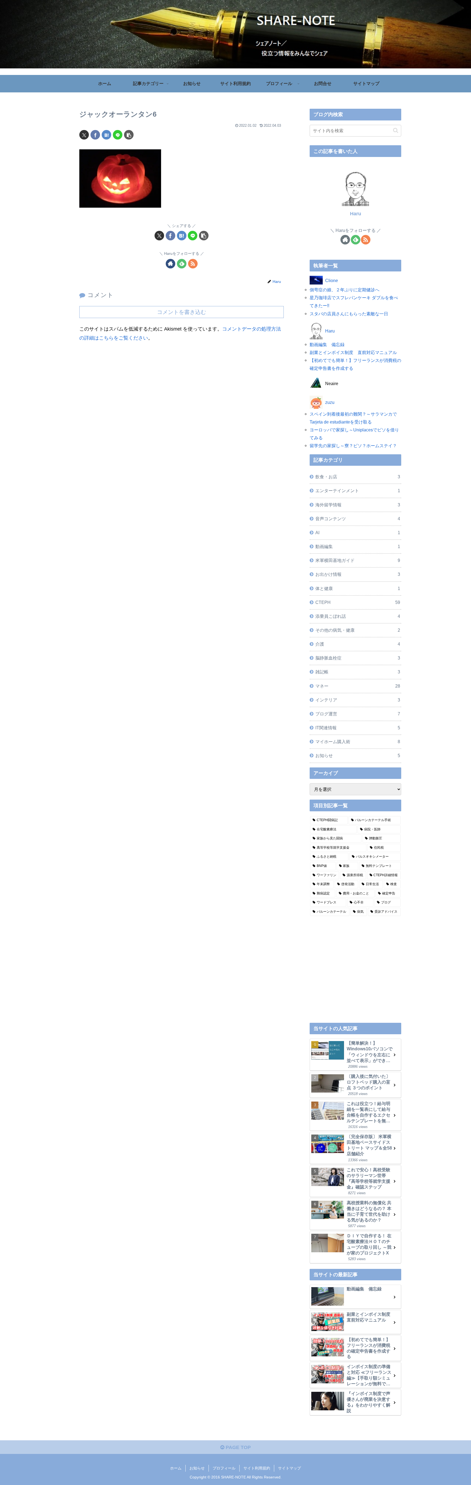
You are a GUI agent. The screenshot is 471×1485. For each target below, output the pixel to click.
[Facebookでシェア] (95, 135)
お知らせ (197, 1468)
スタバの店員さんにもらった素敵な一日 (349, 313)
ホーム (176, 1468)
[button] (129, 135)
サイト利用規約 (256, 1468)
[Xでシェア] (84, 135)
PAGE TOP (237, 1447)
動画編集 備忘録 (327, 344)
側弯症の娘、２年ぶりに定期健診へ (344, 289)
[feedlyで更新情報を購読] (181, 263)
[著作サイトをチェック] (170, 263)
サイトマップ (289, 1468)
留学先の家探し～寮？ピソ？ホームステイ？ (353, 445)
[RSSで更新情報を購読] (193, 263)
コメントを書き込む (181, 312)
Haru (355, 213)
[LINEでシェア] (117, 135)
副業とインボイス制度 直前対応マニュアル (353, 352)
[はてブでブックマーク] (106, 135)
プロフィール (224, 1468)
